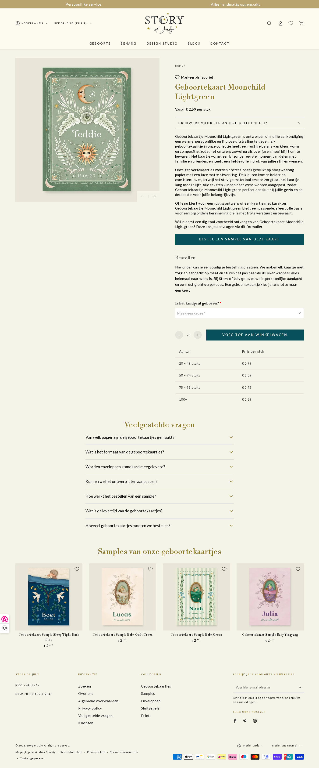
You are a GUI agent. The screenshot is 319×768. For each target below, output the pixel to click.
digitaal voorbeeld (217, 222)
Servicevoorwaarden (124, 752)
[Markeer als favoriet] (76, 569)
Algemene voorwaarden (98, 701)
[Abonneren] (301, 687)
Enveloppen (151, 701)
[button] (269, 23)
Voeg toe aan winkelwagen (254, 335)
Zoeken (84, 686)
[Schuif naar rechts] (154, 196)
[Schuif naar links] (143, 196)
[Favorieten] (291, 23)
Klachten (85, 723)
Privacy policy (90, 708)
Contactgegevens (32, 758)
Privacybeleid (96, 752)
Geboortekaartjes (156, 686)
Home (179, 66)
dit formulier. (252, 227)
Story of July (35, 745)
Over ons (86, 693)
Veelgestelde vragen (95, 716)
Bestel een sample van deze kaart (239, 239)
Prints (146, 716)
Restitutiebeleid (71, 752)
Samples (148, 693)
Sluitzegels (150, 708)
